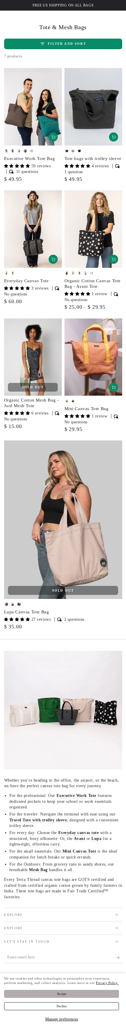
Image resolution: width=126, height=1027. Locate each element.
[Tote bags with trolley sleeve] (93, 107)
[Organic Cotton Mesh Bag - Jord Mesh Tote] (33, 357)
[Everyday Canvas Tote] (33, 229)
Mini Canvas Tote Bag (86, 408)
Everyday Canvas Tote (26, 280)
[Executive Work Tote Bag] (33, 107)
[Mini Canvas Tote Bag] (93, 357)
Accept (61, 993)
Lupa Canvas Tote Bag (26, 612)
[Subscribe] (119, 958)
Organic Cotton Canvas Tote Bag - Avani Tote (92, 283)
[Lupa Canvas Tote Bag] (63, 519)
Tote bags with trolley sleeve (93, 158)
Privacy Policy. (107, 983)
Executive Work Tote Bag (29, 158)
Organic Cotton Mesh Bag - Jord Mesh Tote (31, 403)
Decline (62, 1006)
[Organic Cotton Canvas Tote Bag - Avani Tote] (93, 229)
